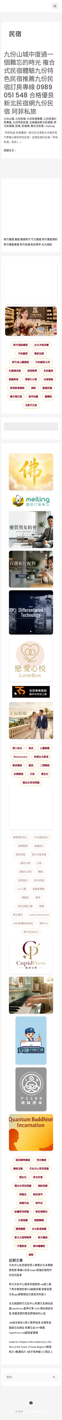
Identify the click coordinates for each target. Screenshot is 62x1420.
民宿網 (25, 126)
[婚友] (31, 659)
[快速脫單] (31, 720)
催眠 (31, 1254)
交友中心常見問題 (39, 1168)
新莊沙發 (25, 863)
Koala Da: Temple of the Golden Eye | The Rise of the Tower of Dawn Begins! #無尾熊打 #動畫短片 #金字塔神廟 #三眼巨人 (31, 1346)
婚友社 (44, 774)
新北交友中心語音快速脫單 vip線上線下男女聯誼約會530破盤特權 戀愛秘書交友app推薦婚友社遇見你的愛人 (30, 1289)
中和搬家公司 (42, 362)
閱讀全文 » (10, 150)
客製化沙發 (31, 379)
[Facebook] (31, 1403)
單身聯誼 (17, 765)
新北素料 (18, 914)
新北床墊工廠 (25, 906)
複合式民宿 (37, 126)
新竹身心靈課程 (20, 362)
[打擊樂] (31, 501)
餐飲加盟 (39, 353)
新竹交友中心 (31, 932)
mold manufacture (39, 914)
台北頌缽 (47, 244)
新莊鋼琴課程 (23, 1160)
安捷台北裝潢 (41, 756)
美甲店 (39, 1203)
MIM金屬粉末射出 (23, 923)
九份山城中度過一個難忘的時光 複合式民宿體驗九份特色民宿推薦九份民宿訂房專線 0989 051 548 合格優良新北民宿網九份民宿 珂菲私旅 (29, 83)
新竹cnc (44, 923)
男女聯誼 (41, 1160)
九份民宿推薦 (34, 118)
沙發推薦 (23, 1220)
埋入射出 (17, 748)
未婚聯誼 (18, 774)
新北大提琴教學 (22, 1237)
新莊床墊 (20, 854)
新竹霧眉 (9, 239)
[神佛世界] (31, 471)
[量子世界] (31, 1132)
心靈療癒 (45, 748)
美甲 (37, 897)
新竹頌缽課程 (20, 345)
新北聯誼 (43, 1237)
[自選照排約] (31, 569)
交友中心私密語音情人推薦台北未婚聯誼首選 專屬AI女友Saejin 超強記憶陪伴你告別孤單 (31, 1270)
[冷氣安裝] (31, 1040)
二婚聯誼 (45, 765)
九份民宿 (20, 118)
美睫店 (25, 897)
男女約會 (38, 1177)
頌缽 (33, 388)
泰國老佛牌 (39, 889)
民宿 (17, 126)
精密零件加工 (20, 837)
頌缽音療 (43, 1185)
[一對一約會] (31, 529)
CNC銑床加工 (41, 837)
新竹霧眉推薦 (11, 244)
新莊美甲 (36, 244)
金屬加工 (39, 845)
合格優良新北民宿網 (41, 122)
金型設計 (23, 880)
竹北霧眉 (36, 239)
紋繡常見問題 (21, 1211)
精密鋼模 (20, 1228)
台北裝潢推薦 (39, 1228)
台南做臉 (48, 379)
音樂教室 (23, 845)
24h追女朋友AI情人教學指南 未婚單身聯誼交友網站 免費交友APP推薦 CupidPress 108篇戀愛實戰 (30, 1327)
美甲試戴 (33, 396)
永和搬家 (48, 370)
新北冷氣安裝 (39, 854)
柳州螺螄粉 (39, 1246)
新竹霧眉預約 (50, 239)
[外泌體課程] (31, 321)
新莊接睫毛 (41, 1211)
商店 (31, 748)
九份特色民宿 (20, 122)
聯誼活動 (18, 1168)
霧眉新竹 (25, 239)
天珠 (32, 774)
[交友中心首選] (31, 955)
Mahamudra (20, 756)
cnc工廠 (21, 889)
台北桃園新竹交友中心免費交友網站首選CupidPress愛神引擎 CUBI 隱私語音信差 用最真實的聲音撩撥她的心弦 (31, 1308)
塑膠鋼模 (39, 1220)
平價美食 (22, 1246)
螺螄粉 (48, 396)
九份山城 (9, 118)
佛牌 (40, 871)
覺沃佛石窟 (16, 396)
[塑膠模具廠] (31, 612)
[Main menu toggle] (55, 6)
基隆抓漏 (47, 388)
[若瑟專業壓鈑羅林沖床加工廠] (31, 691)
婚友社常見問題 (31, 782)
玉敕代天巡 (31, 405)
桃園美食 (13, 379)
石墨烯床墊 (15, 370)
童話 (31, 765)
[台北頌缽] (31, 1089)
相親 (41, 906)
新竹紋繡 (25, 244)
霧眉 (17, 239)
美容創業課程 (17, 388)
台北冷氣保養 (41, 345)
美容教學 (32, 370)
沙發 (39, 863)
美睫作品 (24, 1203)
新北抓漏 (39, 880)
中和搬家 (23, 353)
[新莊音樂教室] (31, 995)
